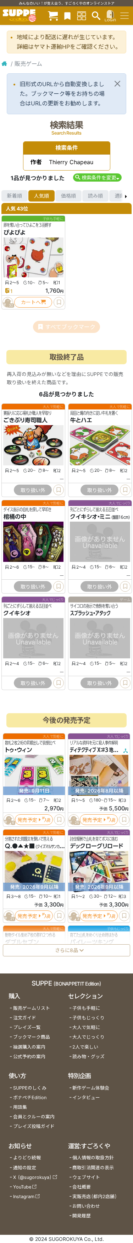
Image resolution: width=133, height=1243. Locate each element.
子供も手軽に (86, 1008)
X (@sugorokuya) (32, 1177)
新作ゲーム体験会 (90, 1088)
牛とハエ (81, 420)
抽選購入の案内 (29, 1047)
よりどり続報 (27, 1157)
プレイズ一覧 (27, 1027)
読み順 (95, 196)
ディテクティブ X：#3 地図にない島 (101, 750)
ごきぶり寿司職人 (26, 420)
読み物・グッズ (88, 1056)
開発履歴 (81, 1215)
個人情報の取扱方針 (93, 1157)
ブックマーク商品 (31, 1037)
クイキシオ (17, 613)
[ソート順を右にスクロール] (126, 196)
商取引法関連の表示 (93, 1167)
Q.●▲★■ (20, 846)
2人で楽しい (85, 1047)
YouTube (22, 1187)
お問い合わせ (86, 1206)
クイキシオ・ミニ (90, 517)
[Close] (117, 84)
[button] (97, 177)
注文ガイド (24, 1017)
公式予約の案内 (29, 1056)
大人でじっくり (88, 1037)
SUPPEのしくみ (29, 1088)
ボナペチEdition (29, 1097)
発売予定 (27, 819)
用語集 (20, 1107)
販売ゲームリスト (31, 1008)
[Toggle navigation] (124, 16)
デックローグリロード (96, 846)
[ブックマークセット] (67, 15)
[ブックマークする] (59, 302)
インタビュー (86, 1097)
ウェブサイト (86, 1177)
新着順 (14, 196)
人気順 (41, 196)
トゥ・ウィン (18, 750)
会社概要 (81, 1187)
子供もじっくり (88, 1017)
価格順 (68, 196)
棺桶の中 (15, 517)
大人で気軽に (86, 1027)
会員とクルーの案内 (34, 1116)
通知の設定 (24, 1167)
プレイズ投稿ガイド (34, 1126)
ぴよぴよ (15, 232)
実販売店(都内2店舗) (94, 1196)
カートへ (31, 302)
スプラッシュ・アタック (90, 613)
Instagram (23, 1196)
